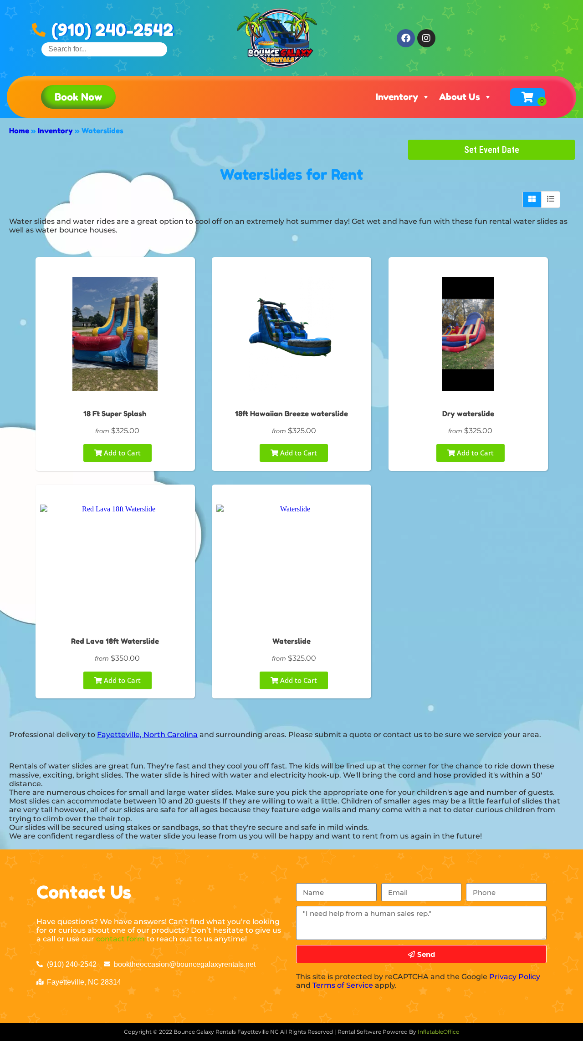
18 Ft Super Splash (115, 413)
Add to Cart (121, 452)
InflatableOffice (438, 1031)
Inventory (397, 96)
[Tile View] (532, 199)
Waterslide (291, 641)
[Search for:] (104, 49)
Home (19, 130)
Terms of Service (342, 985)
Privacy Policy (514, 976)
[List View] (551, 199)
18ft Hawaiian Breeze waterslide (291, 413)
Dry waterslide (468, 413)
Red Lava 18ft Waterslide (115, 641)
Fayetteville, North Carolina (147, 734)
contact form (120, 939)
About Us (459, 96)
